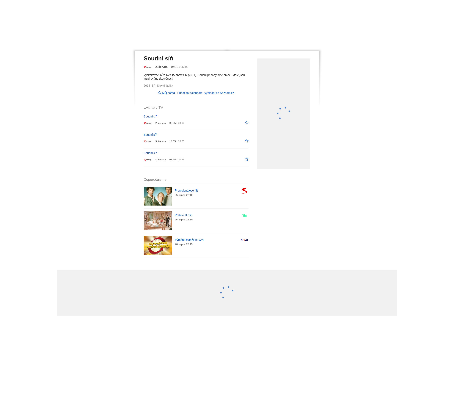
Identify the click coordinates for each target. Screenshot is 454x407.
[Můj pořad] (246, 123)
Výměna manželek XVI (189, 239)
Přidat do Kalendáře (190, 92)
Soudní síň (150, 116)
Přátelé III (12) (183, 215)
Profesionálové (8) (186, 190)
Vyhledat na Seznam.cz (219, 92)
